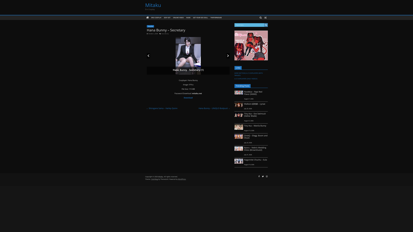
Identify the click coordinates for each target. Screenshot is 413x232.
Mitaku (153, 5)
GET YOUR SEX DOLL (200, 18)
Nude (188, 18)
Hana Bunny (165, 34)
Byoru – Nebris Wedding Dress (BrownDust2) (255, 148)
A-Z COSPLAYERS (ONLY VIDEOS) (245, 79)
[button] (148, 55)
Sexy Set (167, 18)
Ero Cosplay (156, 18)
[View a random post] (265, 17)
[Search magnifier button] (266, 25)
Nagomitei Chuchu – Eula (255, 159)
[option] (188, 56)
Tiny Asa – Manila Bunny (255, 125)
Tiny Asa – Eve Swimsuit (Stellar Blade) (255, 114)
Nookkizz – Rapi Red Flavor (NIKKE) (253, 92)
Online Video (178, 18)
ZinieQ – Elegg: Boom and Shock (255, 136)
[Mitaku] (147, 17)
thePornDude (216, 18)
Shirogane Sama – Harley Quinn (161, 108)
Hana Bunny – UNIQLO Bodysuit (214, 108)
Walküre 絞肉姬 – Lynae (254, 104)
